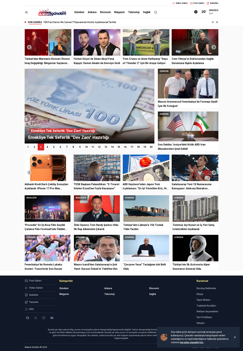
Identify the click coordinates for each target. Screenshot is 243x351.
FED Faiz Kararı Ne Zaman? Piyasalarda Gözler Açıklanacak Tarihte (80, 22)
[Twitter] (36, 317)
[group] (89, 106)
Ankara (92, 12)
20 (151, 147)
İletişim (201, 323)
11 (92, 147)
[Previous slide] (29, 47)
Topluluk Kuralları (206, 305)
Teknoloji (134, 12)
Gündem (79, 12)
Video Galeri (182, 3)
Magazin (119, 12)
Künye (200, 294)
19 (144, 147)
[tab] (119, 188)
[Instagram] (44, 317)
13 (105, 147)
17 (131, 147)
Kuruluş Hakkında (206, 288)
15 (118, 147)
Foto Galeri (198, 3)
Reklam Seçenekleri (207, 311)
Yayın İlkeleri (203, 300)
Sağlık (146, 12)
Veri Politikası (204, 317)
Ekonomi (105, 12)
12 (99, 147)
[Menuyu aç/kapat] (26, 12)
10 (86, 147)
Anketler (214, 3)
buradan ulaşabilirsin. (192, 342)
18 (138, 147)
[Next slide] (213, 47)
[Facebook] (27, 317)
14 (112, 147)
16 (125, 147)
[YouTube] (52, 317)
